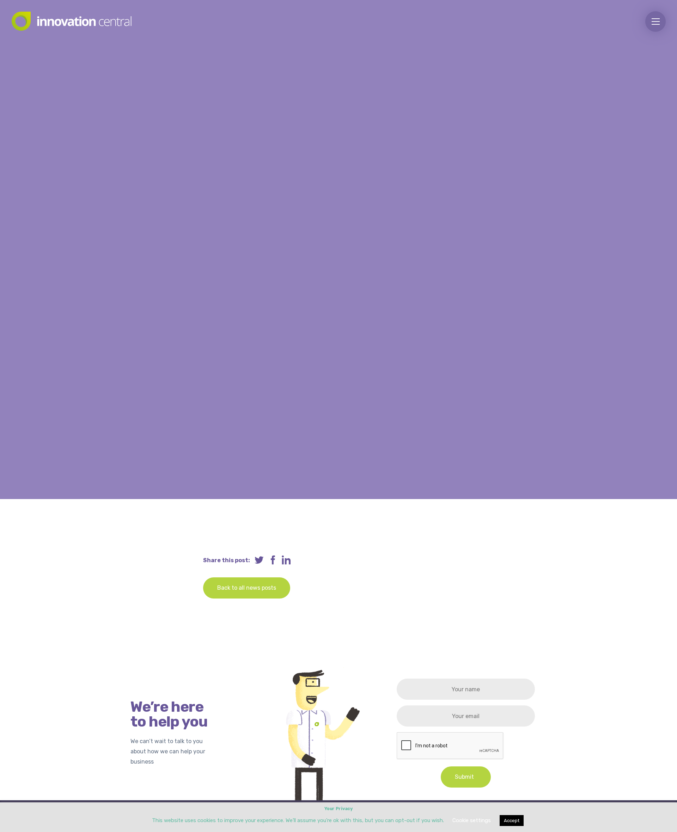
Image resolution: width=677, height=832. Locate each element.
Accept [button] (511, 820)
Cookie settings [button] (471, 820)
